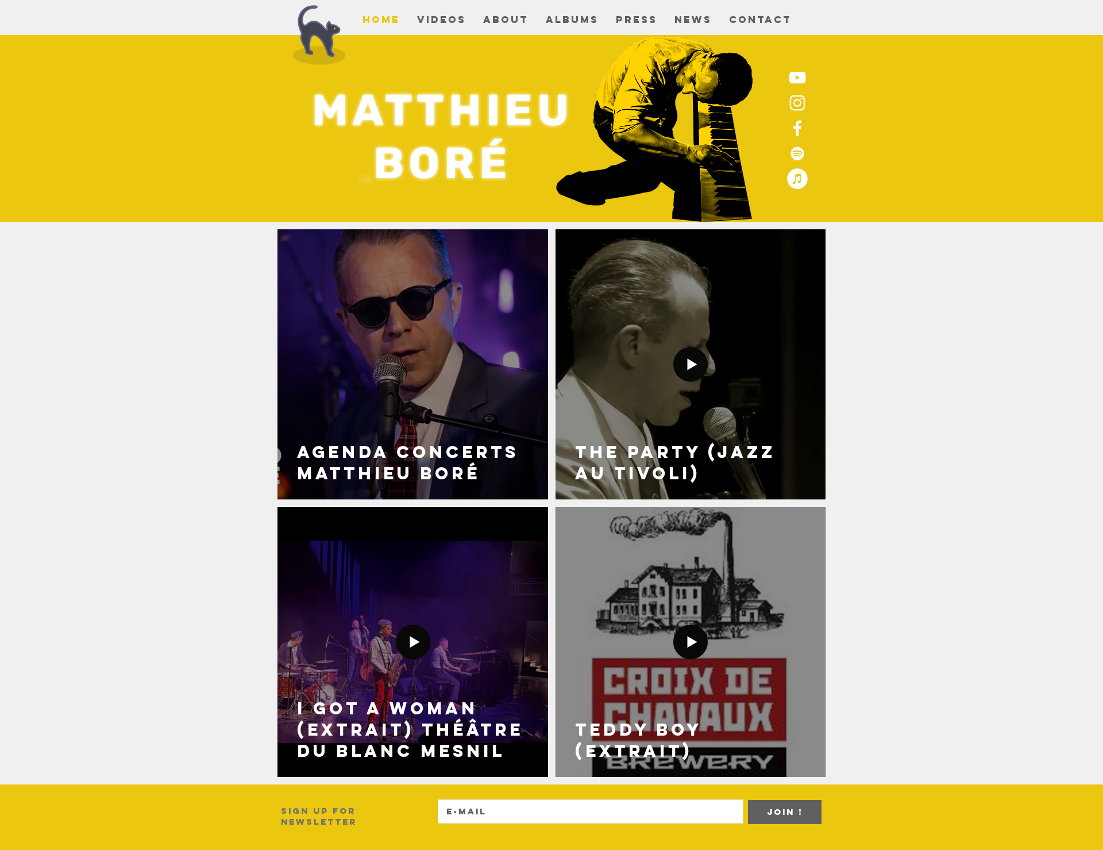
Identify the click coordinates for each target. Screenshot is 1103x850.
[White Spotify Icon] (797, 153)
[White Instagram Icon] (797, 103)
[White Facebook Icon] (797, 128)
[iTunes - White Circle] (797, 178)
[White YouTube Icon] (797, 77)
